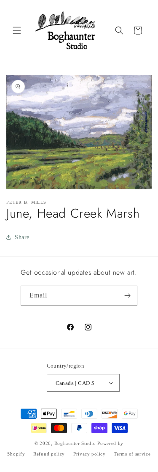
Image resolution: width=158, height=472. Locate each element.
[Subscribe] (127, 296)
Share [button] (22, 237)
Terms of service (132, 453)
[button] (17, 30)
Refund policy (49, 453)
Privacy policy (89, 453)
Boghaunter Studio (75, 443)
